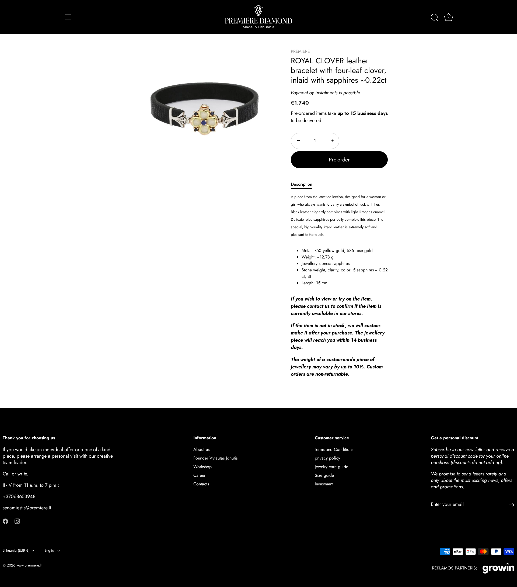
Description (301, 184)
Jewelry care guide (331, 467)
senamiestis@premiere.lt (27, 507)
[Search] (435, 18)
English (49, 550)
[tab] (304, 184)
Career (199, 475)
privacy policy (327, 458)
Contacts (201, 484)
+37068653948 (19, 496)
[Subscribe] (511, 504)
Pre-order (339, 160)
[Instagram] (17, 520)
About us (201, 449)
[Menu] (68, 17)
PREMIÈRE (300, 51)
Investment (324, 484)
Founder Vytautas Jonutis (215, 458)
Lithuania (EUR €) (16, 550)
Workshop (202, 467)
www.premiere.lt (28, 565)
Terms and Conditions (334, 449)
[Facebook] (5, 520)
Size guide (324, 475)
